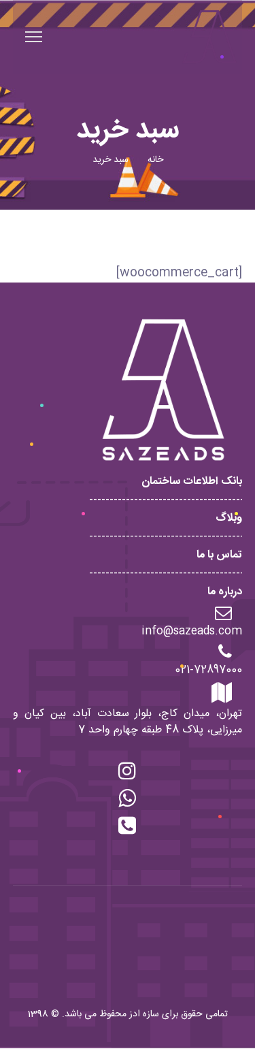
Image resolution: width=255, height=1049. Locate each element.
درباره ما (224, 592)
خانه (155, 160)
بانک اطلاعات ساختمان (191, 481)
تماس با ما (219, 555)
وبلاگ (229, 518)
